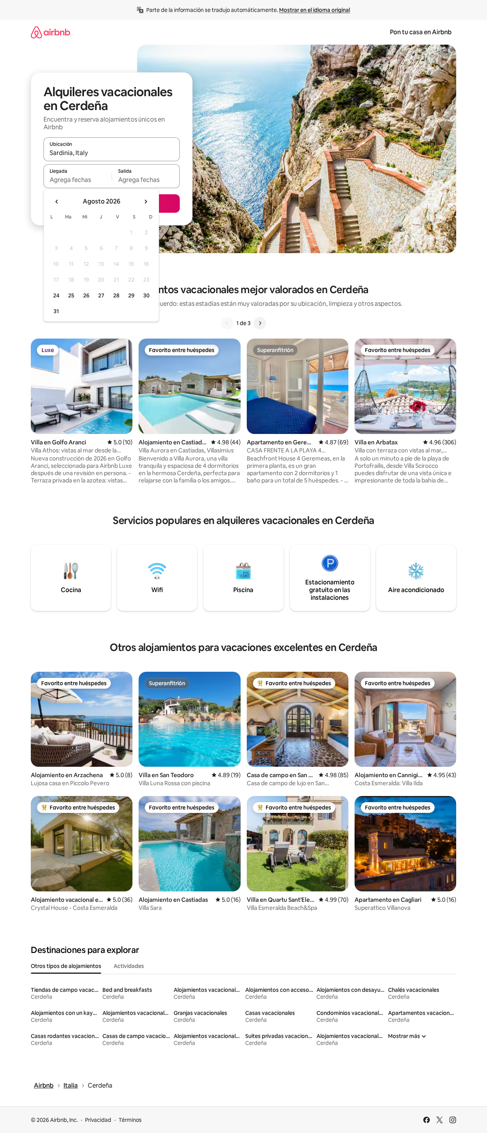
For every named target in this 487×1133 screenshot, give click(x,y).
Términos (130, 1119)
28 (116, 295)
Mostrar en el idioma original (314, 10)
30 (146, 295)
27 (101, 295)
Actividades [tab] (129, 966)
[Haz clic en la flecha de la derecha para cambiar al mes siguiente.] (145, 201)
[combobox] (112, 152)
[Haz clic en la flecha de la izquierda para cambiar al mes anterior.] (57, 201)
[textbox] (77, 179)
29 (131, 295)
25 (71, 295)
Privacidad (98, 1119)
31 (56, 311)
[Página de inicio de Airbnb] (50, 32)
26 (86, 295)
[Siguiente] (260, 323)
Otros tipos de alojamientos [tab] (66, 966)
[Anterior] (227, 323)
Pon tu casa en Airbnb (421, 32)
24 (56, 295)
